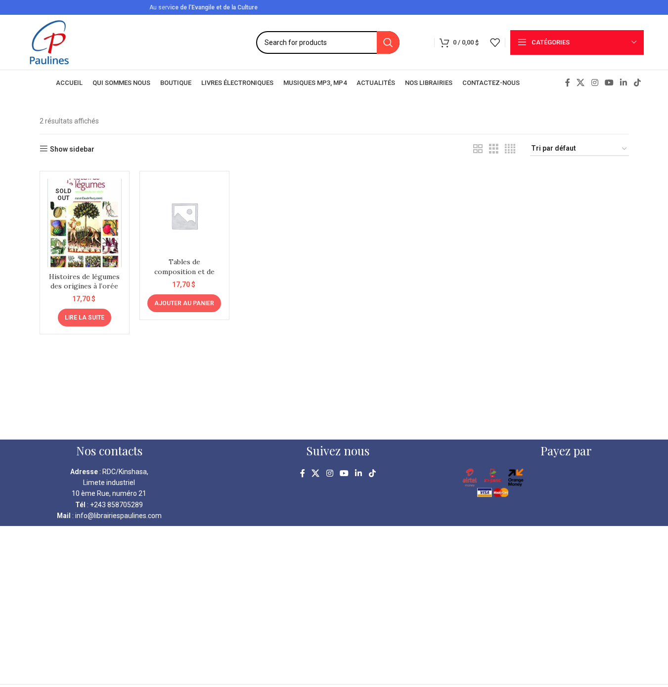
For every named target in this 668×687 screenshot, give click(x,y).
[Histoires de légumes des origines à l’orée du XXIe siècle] (84, 223)
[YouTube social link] (609, 82)
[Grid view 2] (478, 149)
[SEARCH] (388, 42)
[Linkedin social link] (623, 82)
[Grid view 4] (510, 149)
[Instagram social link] (594, 82)
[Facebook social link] (568, 82)
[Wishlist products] (495, 42)
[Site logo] (49, 41)
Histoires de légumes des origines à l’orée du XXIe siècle (84, 286)
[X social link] (581, 82)
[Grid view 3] (493, 149)
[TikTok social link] (637, 82)
